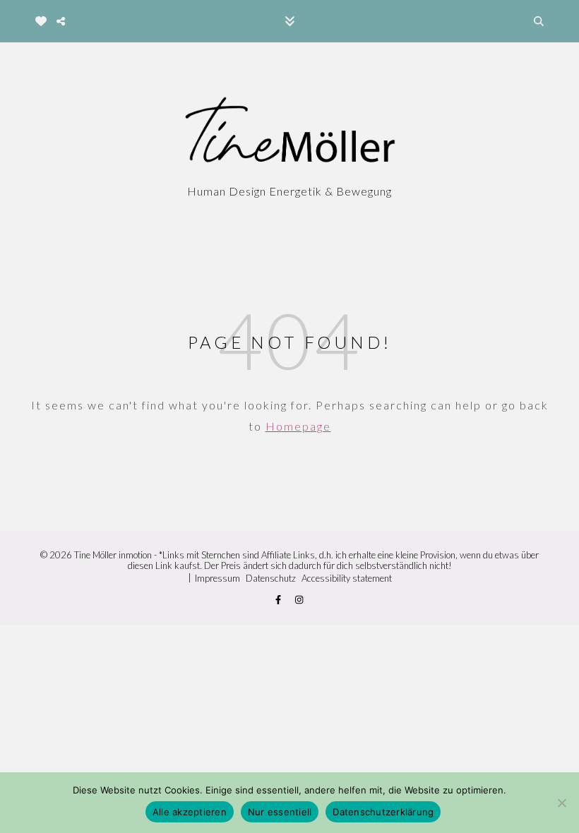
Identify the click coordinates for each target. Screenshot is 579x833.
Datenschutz (271, 578)
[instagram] (299, 600)
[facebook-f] (279, 600)
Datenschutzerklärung (383, 811)
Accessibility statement (347, 578)
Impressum (217, 578)
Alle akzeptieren (190, 811)
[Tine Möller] (289, 132)
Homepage (298, 426)
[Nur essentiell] (561, 803)
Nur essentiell (280, 811)
